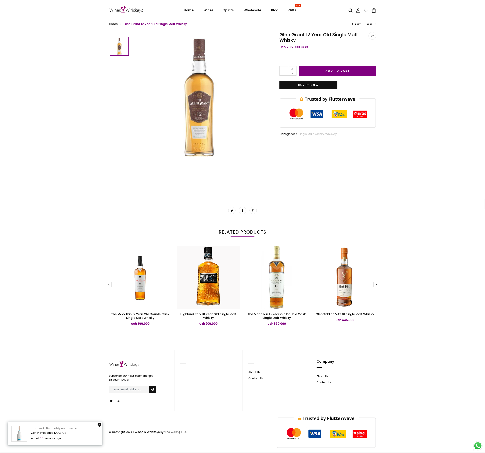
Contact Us (255, 378)
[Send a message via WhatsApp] (478, 446)
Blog (274, 10)
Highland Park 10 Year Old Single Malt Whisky (208, 316)
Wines (208, 10)
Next (370, 24)
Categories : (288, 134)
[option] (119, 46)
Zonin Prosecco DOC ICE (48, 433)
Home (189, 10)
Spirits (228, 10)
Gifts (293, 9)
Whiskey (331, 134)
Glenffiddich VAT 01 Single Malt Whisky (345, 314)
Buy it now (308, 85)
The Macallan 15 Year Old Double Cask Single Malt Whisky (276, 316)
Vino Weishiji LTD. (175, 432)
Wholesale (252, 10)
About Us (254, 372)
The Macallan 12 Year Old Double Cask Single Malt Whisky (140, 316)
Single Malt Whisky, (312, 134)
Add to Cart (337, 71)
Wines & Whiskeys (147, 432)
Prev (358, 24)
